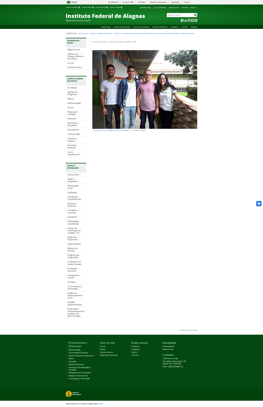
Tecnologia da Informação (79, 378)
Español (185, 7)
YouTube (185, 20)
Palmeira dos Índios (104, 33)
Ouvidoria (174, 27)
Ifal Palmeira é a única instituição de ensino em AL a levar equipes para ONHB (149, 33)
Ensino (71, 358)
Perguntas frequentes (109, 355)
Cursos (103, 346)
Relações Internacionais (78, 376)
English (193, 7)
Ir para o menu (87, 7)
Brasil (74, 2)
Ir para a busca (101, 7)
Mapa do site (174, 7)
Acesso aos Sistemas (141, 27)
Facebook (182, 20)
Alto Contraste (160, 7)
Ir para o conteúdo (73, 7)
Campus (92, 33)
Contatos (193, 27)
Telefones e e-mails (170, 358)
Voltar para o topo (189, 330)
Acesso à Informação (122, 27)
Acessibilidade (145, 7)
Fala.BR (184, 27)
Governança (106, 27)
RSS (196, 20)
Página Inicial (83, 33)
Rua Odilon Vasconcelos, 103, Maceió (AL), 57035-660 (174, 362)
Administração (74, 350)
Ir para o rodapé (115, 7)
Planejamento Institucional (80, 373)
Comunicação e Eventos (78, 353)
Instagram (189, 20)
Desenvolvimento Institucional (81, 356)
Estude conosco (106, 352)
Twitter (192, 20)
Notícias (116, 33)
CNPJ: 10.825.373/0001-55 (173, 366)
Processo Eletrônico (160, 27)
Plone (101, 404)
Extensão (72, 361)
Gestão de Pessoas (76, 364)
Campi (102, 349)
